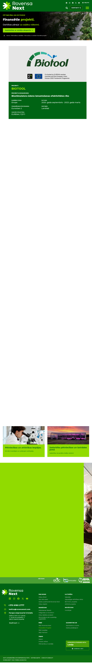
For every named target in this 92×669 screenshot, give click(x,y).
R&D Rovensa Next (45, 625)
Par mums (42, 594)
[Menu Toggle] (87, 8)
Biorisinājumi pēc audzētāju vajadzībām (48, 618)
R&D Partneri (43, 632)
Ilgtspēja (68, 594)
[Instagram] (69, 3)
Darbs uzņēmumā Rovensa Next (49, 602)
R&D (40, 623)
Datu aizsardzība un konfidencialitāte (16, 658)
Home (8, 35)
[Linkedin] (66, 3)
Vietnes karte (35, 658)
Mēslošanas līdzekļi (45, 610)
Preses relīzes (43, 641)
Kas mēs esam (43, 599)
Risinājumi (43, 607)
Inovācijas (69, 607)
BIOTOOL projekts (71, 602)
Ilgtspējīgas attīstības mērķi (74, 599)
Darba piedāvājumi (72, 628)
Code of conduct (47, 658)
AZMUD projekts (70, 604)
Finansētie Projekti (45, 628)
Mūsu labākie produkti (46, 615)
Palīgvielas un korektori (46, 613)
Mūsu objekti (43, 604)
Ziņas (41, 636)
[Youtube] (79, 3)
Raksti (41, 639)
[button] (67, 8)
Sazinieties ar (71, 623)
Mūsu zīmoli (42, 597)
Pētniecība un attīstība (17, 35)
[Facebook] (73, 3)
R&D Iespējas (43, 630)
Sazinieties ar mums (72, 625)
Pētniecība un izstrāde (14, 15)
